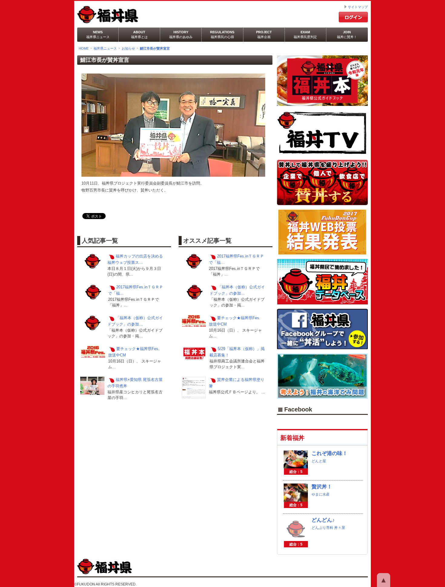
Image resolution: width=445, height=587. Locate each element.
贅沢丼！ (322, 487)
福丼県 (125, 14)
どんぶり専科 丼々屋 (328, 528)
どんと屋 (319, 461)
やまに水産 (321, 494)
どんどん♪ (323, 520)
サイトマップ (358, 7)
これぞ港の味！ (330, 453)
